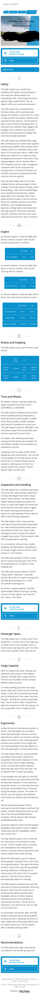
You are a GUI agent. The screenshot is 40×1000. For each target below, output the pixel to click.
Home (6, 12)
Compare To (22, 12)
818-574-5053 (23, 981)
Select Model (13, 12)
